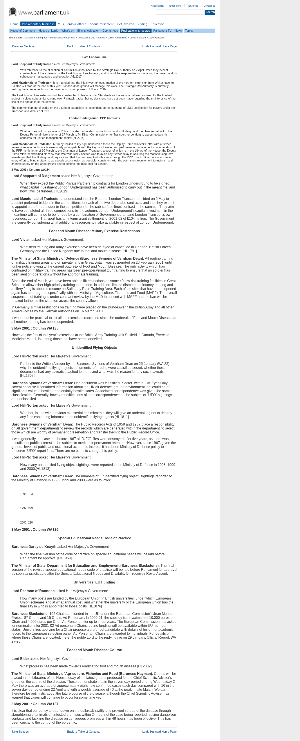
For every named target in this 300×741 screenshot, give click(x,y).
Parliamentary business (38, 24)
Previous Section (23, 46)
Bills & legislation (88, 30)
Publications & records (135, 30)
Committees (110, 30)
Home (14, 24)
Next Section (20, 731)
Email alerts (175, 5)
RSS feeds (192, 5)
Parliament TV (162, 30)
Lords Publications (117, 37)
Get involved (125, 24)
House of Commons (23, 30)
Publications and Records (91, 37)
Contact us (209, 5)
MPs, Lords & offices (72, 24)
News (178, 30)
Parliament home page (35, 37)
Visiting (142, 24)
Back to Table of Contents (83, 46)
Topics (189, 30)
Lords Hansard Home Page (159, 46)
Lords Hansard (138, 37)
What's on (67, 30)
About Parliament (102, 24)
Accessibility (157, 5)
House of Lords (48, 30)
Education (157, 24)
